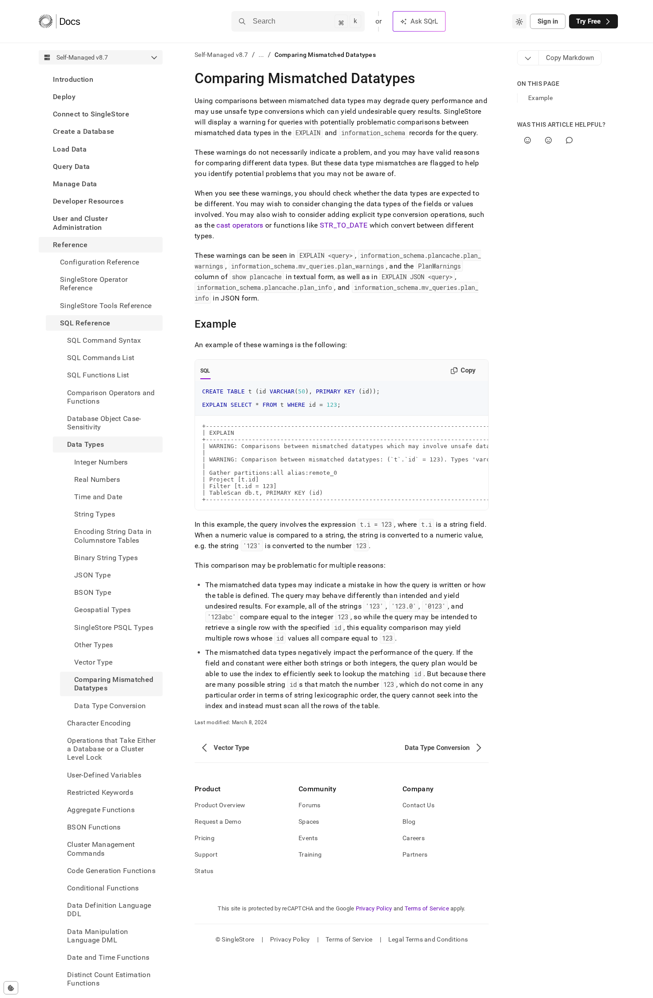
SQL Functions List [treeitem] (98, 375)
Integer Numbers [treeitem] (101, 462)
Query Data (71, 166)
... (261, 54)
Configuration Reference (99, 262)
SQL (205, 371)
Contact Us (418, 805)
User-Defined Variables (104, 775)
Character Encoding (99, 723)
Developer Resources (88, 201)
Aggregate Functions (101, 810)
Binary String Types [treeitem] (106, 557)
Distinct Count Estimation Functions (109, 979)
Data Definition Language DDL (109, 910)
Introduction (73, 79)
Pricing (205, 838)
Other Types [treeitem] (93, 645)
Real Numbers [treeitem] (97, 479)
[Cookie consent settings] (11, 987)
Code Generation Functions (111, 870)
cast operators (239, 225)
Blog (408, 821)
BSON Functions (93, 827)
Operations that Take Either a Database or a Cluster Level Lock (111, 749)
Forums (310, 805)
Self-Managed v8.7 (221, 54)
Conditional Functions (103, 888)
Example (540, 97)
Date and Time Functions (108, 957)
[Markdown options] (528, 58)
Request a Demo (218, 821)
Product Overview (220, 805)
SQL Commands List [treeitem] (100, 357)
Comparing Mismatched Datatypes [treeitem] (113, 684)
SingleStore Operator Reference (93, 283)
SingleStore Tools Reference (106, 305)
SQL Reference (85, 323)
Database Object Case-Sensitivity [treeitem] (104, 422)
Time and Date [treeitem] (98, 497)
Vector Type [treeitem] (93, 662)
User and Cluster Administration (80, 223)
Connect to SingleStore (91, 114)
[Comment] (569, 140)
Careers (413, 838)
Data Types (85, 445)
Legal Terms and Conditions (428, 939)
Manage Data (75, 184)
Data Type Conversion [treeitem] (110, 705)
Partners (414, 854)
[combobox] (519, 21)
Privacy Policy (374, 908)
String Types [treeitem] (94, 514)
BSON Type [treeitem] (92, 593)
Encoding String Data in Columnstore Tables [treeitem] (112, 536)
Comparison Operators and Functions (111, 397)
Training (310, 854)
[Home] (59, 21)
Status (204, 870)
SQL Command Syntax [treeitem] (104, 340)
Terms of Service (427, 908)
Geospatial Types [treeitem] (102, 610)
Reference (70, 244)
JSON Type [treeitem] (92, 575)
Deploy (64, 96)
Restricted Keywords (100, 792)
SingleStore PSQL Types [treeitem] (113, 627)
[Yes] (527, 140)
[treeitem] (101, 79)
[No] (548, 140)
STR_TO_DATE (344, 225)
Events (308, 838)
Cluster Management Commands (101, 849)
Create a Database (83, 132)
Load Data (70, 149)
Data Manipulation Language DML (97, 935)
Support (206, 854)
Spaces (309, 821)
